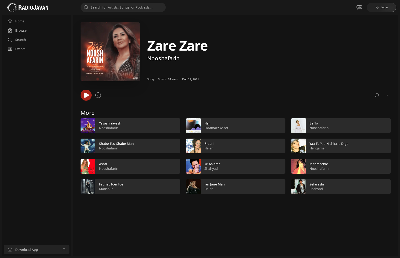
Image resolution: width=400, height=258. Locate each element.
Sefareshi (316, 184)
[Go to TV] (359, 7)
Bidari (209, 143)
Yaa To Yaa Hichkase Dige (328, 143)
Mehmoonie (318, 164)
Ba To (313, 123)
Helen (208, 148)
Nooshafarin (163, 58)
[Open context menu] (386, 95)
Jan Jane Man (214, 184)
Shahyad (211, 168)
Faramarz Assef (216, 128)
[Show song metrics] (376, 95)
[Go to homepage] (27, 7)
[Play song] (86, 95)
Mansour (106, 189)
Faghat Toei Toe (111, 184)
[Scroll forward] (395, 155)
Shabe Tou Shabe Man (116, 143)
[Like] (174, 126)
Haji (207, 123)
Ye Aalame (212, 164)
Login (384, 7)
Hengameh (318, 148)
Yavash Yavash (110, 123)
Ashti (103, 164)
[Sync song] (98, 95)
